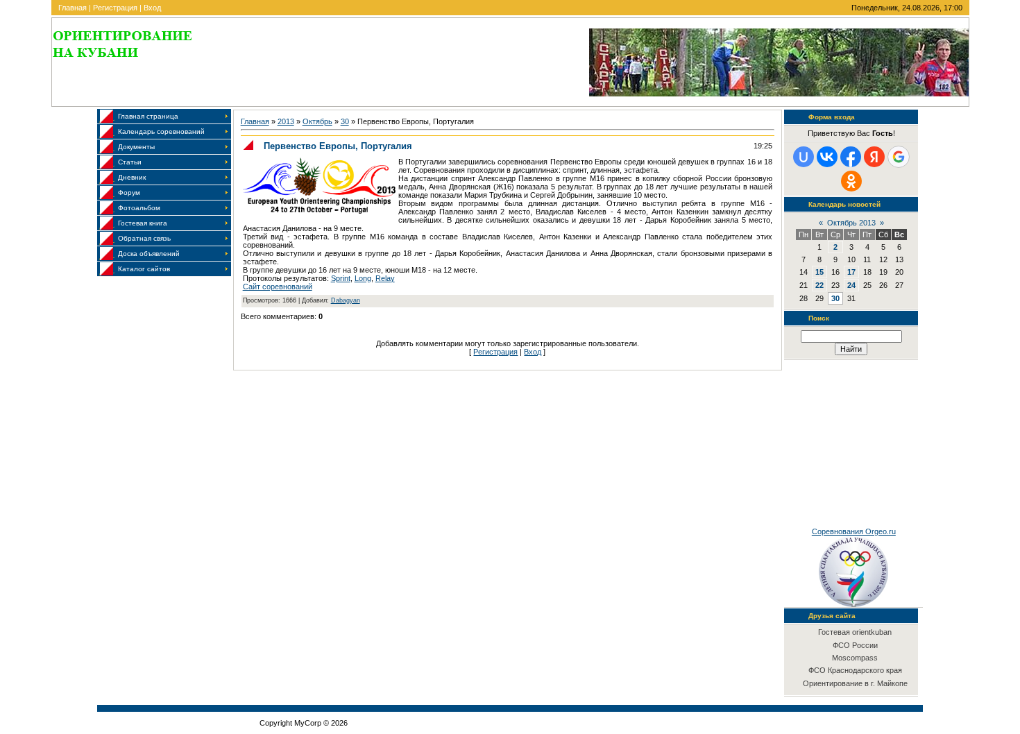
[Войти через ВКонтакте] (827, 156)
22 (819, 285)
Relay (385, 278)
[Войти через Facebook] (850, 156)
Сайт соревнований (277, 286)
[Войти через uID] (803, 156)
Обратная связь (144, 238)
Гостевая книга (142, 223)
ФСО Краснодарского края (855, 670)
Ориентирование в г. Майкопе (855, 683)
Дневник (132, 177)
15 (819, 272)
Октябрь (317, 121)
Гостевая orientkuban (855, 632)
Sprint (340, 278)
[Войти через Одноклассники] (851, 181)
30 (345, 121)
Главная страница (148, 116)
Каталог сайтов (144, 269)
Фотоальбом (139, 208)
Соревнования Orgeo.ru (854, 531)
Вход (152, 7)
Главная (72, 7)
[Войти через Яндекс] (874, 156)
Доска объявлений (149, 253)
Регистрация (115, 7)
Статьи (130, 162)
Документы (136, 147)
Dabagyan (345, 300)
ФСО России (855, 645)
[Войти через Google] (898, 157)
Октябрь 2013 (851, 223)
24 (851, 285)
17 (851, 272)
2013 (286, 121)
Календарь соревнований (161, 131)
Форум (129, 192)
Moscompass (855, 658)
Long (363, 278)
